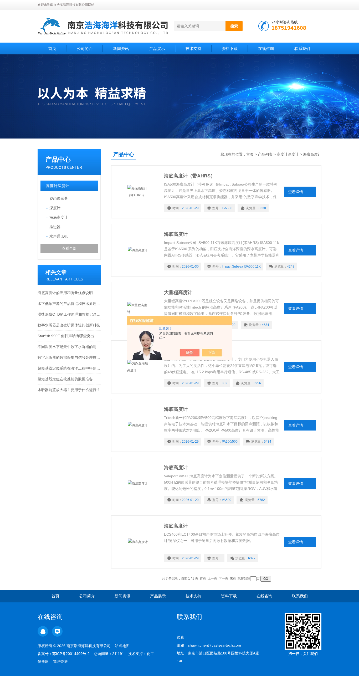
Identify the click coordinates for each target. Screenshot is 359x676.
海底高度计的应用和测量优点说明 (65, 293)
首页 (52, 48)
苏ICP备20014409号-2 (71, 654)
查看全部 (69, 248)
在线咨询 (266, 48)
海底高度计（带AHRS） (189, 175)
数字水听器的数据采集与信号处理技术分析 (69, 357)
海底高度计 (58, 217)
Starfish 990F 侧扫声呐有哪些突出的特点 (69, 336)
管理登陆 (60, 661)
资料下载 (230, 48)
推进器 (54, 227)
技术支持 (193, 48)
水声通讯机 (58, 236)
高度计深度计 (57, 185)
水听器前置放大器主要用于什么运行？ (69, 390)
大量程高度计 (178, 292)
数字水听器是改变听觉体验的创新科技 (69, 325)
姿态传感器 (58, 198)
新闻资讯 (121, 48)
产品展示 (157, 48)
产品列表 (265, 154)
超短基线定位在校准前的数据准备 (65, 379)
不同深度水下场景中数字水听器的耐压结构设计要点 (69, 347)
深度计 (54, 208)
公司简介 (85, 48)
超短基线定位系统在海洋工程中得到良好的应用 (69, 368)
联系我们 (302, 48)
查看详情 (295, 192)
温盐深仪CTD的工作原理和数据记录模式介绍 (69, 314)
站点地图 (122, 646)
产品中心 (58, 159)
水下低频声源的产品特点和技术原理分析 (69, 303)
